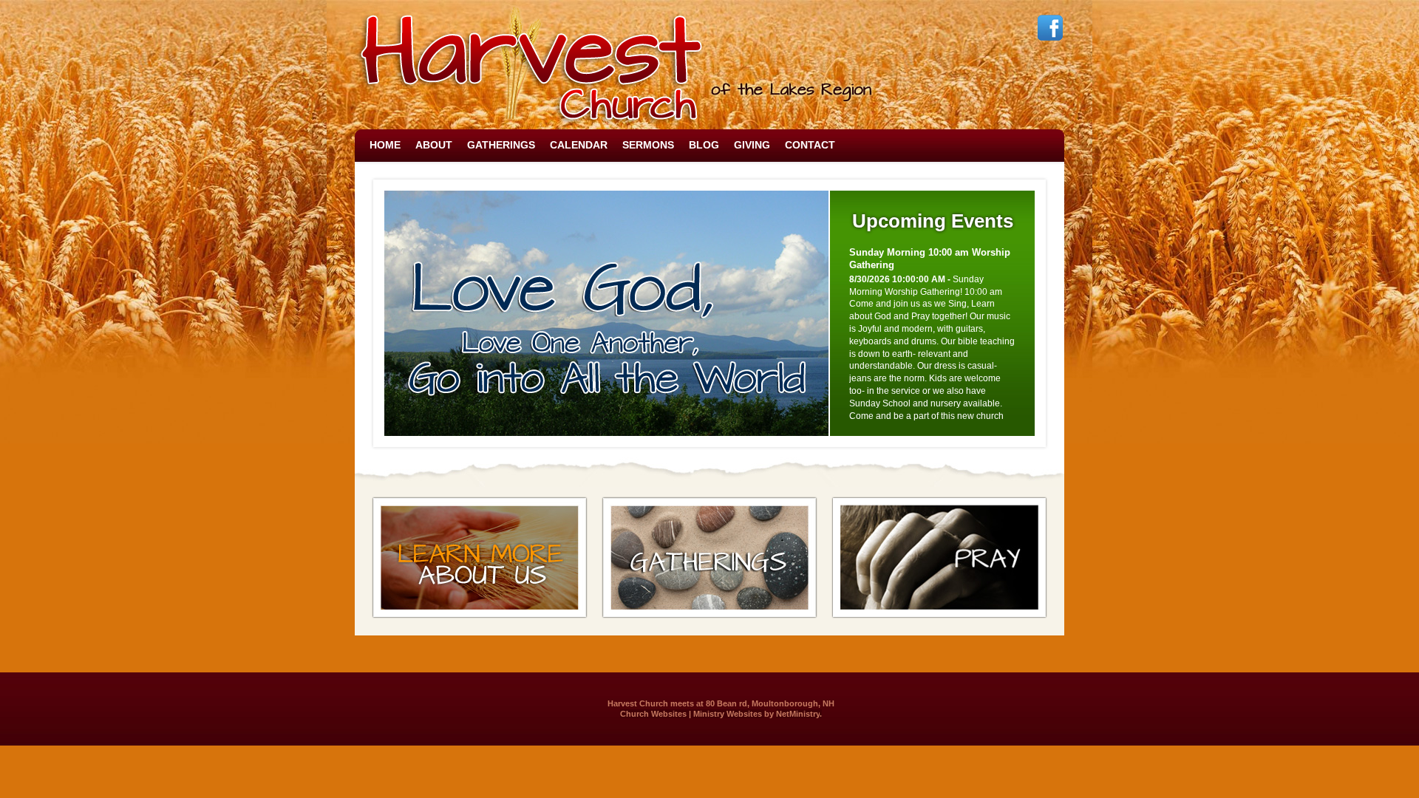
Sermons (648, 145)
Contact (810, 145)
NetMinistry (798, 713)
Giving (752, 145)
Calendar (579, 145)
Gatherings (501, 145)
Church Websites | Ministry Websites (692, 713)
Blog (704, 145)
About (433, 145)
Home (385, 145)
